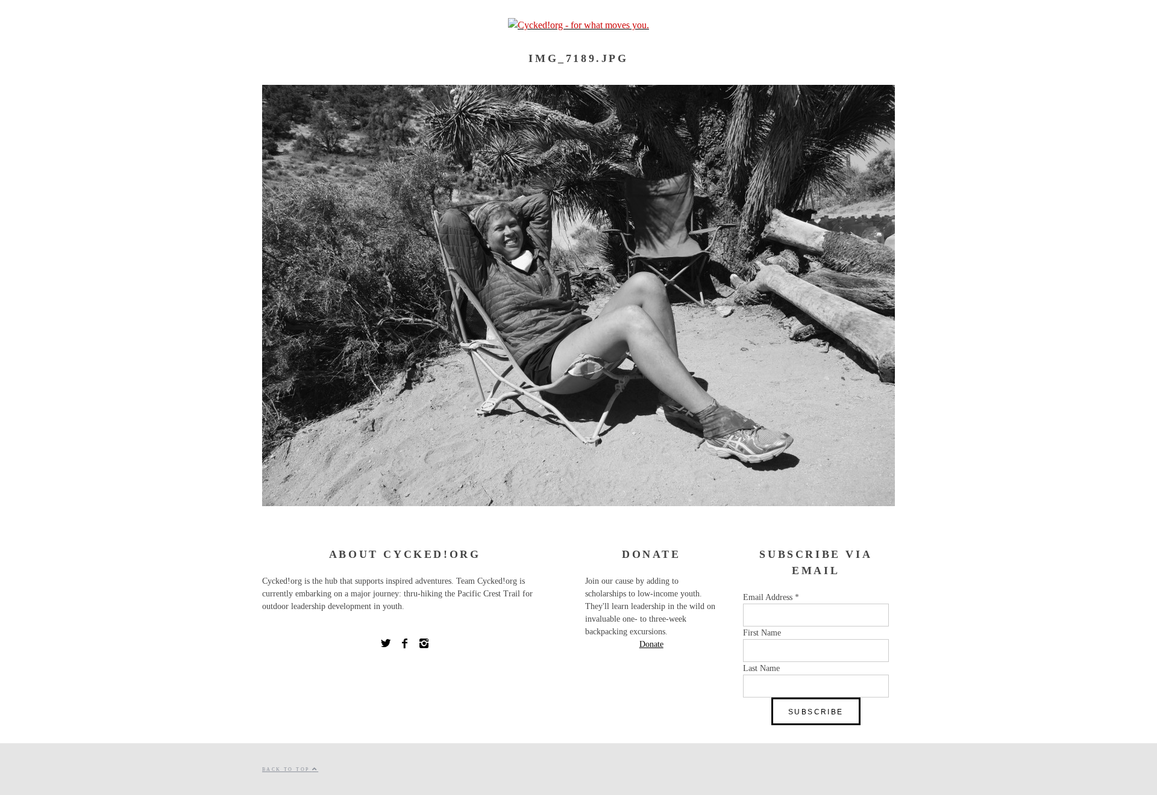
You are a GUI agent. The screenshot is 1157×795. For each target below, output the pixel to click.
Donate (651, 644)
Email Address (771, 597)
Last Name (761, 668)
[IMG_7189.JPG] (578, 503)
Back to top (287, 769)
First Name (762, 632)
